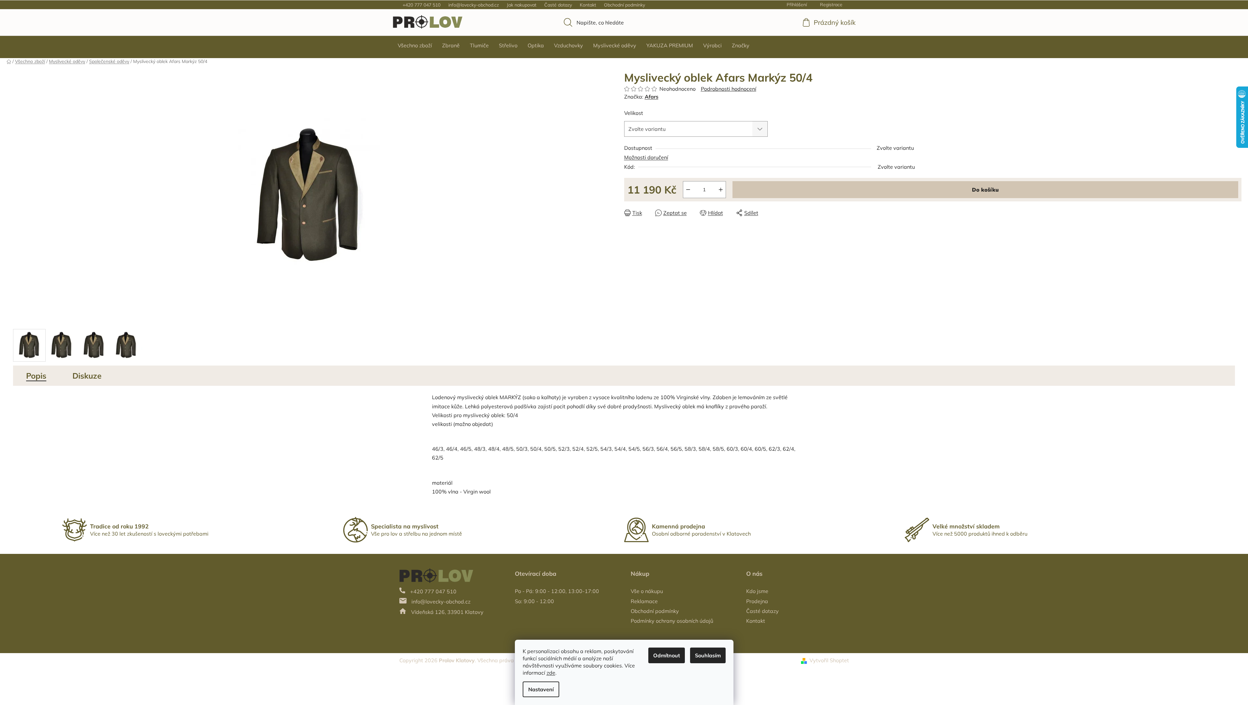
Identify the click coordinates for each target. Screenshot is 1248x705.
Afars (651, 96)
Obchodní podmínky (624, 5)
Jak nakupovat (521, 5)
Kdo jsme (757, 591)
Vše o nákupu (647, 591)
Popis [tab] (36, 376)
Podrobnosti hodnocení (728, 89)
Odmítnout (666, 655)
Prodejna (757, 601)
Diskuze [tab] (86, 376)
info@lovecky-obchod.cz (473, 5)
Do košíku (985, 189)
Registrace (831, 5)
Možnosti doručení (646, 157)
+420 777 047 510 (421, 5)
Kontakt (588, 5)
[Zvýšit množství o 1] (721, 189)
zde (551, 672)
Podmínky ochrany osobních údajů (672, 621)
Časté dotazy (558, 5)
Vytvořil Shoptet (829, 660)
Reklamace (644, 601)
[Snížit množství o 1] (688, 189)
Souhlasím (708, 655)
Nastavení (541, 689)
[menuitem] (415, 45)
